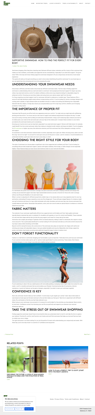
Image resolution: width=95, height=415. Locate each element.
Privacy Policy (59, 399)
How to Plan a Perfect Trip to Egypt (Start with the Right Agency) (66, 371)
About (81, 3)
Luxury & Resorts (55, 3)
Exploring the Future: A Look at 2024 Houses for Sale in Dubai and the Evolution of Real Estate (25, 376)
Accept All (29, 408)
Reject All (19, 408)
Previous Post (8, 334)
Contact (87, 3)
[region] (19, 404)
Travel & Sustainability (70, 3)
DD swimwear (18, 128)
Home (32, 3)
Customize (9, 408)
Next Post (87, 334)
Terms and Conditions (72, 399)
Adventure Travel (42, 3)
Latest (14, 66)
